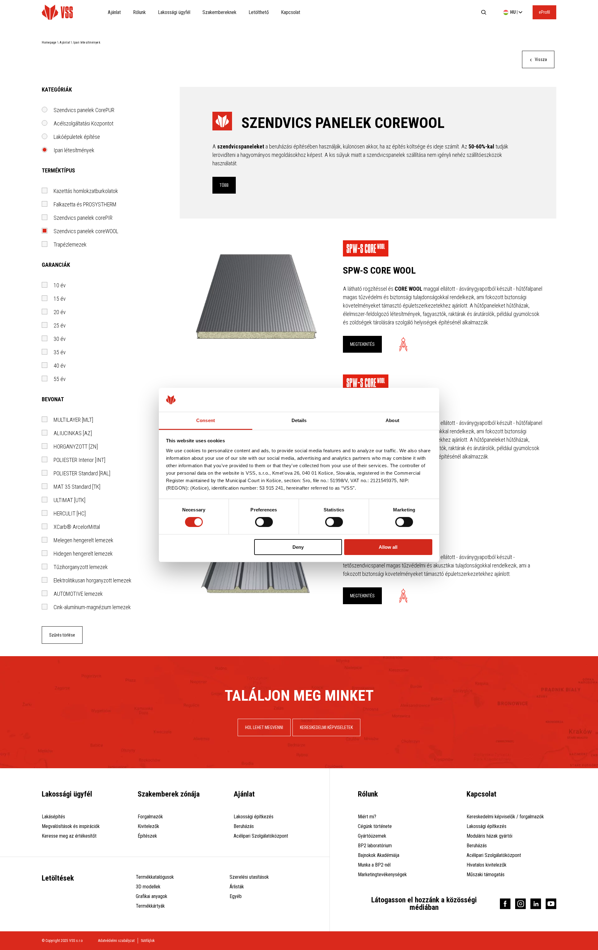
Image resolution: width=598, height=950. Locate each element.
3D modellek (148, 887)
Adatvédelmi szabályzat (116, 940)
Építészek (147, 836)
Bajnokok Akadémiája (378, 855)
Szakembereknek (219, 12)
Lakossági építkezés (253, 817)
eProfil (544, 12)
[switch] (264, 522)
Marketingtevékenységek (382, 874)
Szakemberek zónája (169, 794)
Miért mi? (367, 817)
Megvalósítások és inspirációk (71, 826)
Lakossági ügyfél (174, 12)
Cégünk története (375, 826)
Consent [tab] (205, 420)
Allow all (388, 547)
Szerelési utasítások (249, 877)
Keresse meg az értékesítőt (69, 836)
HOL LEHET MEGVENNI (264, 727)
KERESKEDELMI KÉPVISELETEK (326, 727)
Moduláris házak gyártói (489, 836)
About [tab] (392, 420)
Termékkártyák (150, 906)
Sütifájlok (148, 940)
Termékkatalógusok (155, 877)
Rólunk (139, 12)
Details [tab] (299, 420)
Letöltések (58, 878)
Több (224, 185)
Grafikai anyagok (151, 896)
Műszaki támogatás (486, 874)
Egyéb (236, 896)
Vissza (540, 59)
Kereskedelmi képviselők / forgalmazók (505, 817)
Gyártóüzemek (372, 836)
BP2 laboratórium (375, 846)
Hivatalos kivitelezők (486, 865)
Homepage (49, 42)
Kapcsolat (290, 12)
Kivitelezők (148, 826)
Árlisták (237, 887)
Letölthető (259, 12)
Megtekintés (362, 344)
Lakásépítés (53, 817)
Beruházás (244, 826)
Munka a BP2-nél (374, 865)
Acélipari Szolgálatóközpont (261, 836)
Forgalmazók (150, 817)
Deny (298, 547)
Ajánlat (114, 12)
